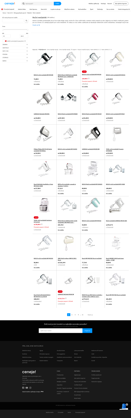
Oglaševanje (77, 375)
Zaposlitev (59, 385)
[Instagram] (30, 388)
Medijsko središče (61, 381)
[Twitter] (27, 388)
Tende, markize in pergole (46, 357)
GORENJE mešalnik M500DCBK (91, 149)
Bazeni (76, 360)
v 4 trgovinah (109, 81)
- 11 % (36, 217)
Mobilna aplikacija (94, 3)
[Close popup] (127, 404)
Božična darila (49, 412)
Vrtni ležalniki (77, 357)
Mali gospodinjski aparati (20, 13)
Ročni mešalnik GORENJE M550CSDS (116, 221)
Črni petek (60, 412)
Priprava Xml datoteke (80, 381)
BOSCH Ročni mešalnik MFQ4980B (67, 114)
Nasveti (109, 3)
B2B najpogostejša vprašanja (81, 391)
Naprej (89, 315)
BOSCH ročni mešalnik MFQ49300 (91, 74)
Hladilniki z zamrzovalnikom (64, 357)
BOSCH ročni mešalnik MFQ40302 (91, 221)
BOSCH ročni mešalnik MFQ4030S (43, 258)
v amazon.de (61, 227)
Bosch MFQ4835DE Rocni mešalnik (92, 258)
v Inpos (84, 190)
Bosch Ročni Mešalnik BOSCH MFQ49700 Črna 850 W (42, 295)
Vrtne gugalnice (61, 354)
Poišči (57, 3)
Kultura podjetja (61, 378)
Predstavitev (60, 375)
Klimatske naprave (44, 354)
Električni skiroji (26, 350)
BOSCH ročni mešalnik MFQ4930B (43, 75)
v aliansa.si (37, 81)
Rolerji (76, 354)
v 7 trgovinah (61, 265)
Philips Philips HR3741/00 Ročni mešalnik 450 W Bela (43, 150)
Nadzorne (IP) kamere (97, 350)
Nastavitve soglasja (96, 381)
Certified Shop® (78, 385)
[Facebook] (23, 388)
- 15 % (84, 71)
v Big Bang (61, 81)
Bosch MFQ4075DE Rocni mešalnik (116, 295)
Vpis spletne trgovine (121, 3)
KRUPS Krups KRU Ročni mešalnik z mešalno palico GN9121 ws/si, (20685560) (92, 296)
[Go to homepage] (10, 3)
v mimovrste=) (110, 190)
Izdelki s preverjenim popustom (15, 41)
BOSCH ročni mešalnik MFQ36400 (67, 149)
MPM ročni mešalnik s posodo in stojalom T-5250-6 (67, 185)
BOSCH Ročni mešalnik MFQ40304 (92, 114)
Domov (4, 13)
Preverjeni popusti (80, 412)
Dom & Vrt (10, 13)
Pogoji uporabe (95, 378)
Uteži (92, 354)
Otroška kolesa (61, 350)
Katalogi (103, 3)
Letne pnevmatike (79, 350)
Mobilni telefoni (44, 360)
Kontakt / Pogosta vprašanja (64, 388)
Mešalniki (29, 13)
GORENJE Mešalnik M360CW (66, 294)
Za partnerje (77, 395)
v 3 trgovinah (61, 120)
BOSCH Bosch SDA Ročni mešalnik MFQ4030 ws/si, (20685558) (67, 75)
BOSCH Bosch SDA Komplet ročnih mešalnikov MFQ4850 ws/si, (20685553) (67, 222)
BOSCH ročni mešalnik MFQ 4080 (115, 184)
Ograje (41, 350)
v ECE (35, 265)
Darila (69, 412)
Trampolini (60, 360)
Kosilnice (24, 354)
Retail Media (77, 398)
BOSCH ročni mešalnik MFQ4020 (115, 114)
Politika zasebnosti (96, 375)
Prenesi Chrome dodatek (80, 388)
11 (82, 315)
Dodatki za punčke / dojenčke (99, 357)
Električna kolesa (26, 357)
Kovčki (93, 360)
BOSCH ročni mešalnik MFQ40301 (115, 75)
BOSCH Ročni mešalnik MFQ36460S (92, 184)
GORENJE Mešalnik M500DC (42, 114)
